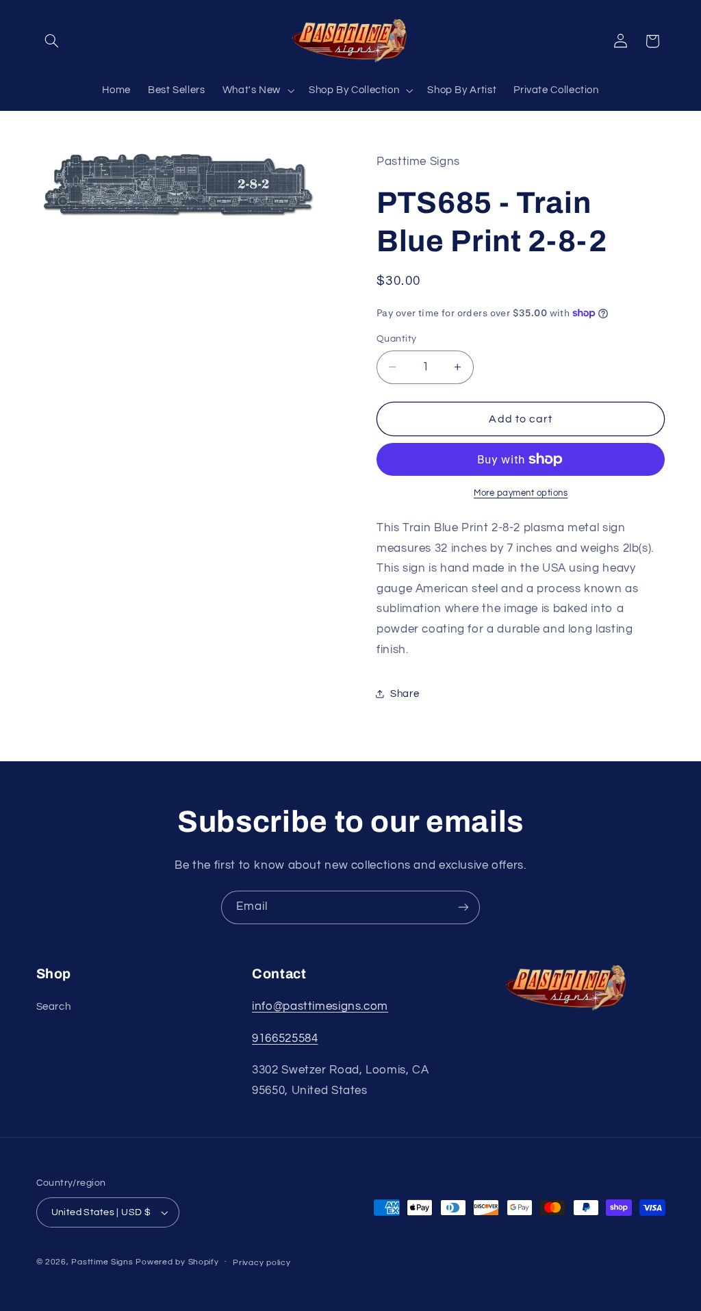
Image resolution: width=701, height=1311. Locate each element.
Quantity (396, 339)
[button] (52, 41)
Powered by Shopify (177, 1262)
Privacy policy (261, 1263)
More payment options (521, 493)
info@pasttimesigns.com (320, 1006)
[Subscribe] (463, 907)
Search (53, 1007)
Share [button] (404, 694)
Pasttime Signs (102, 1262)
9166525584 (285, 1038)
